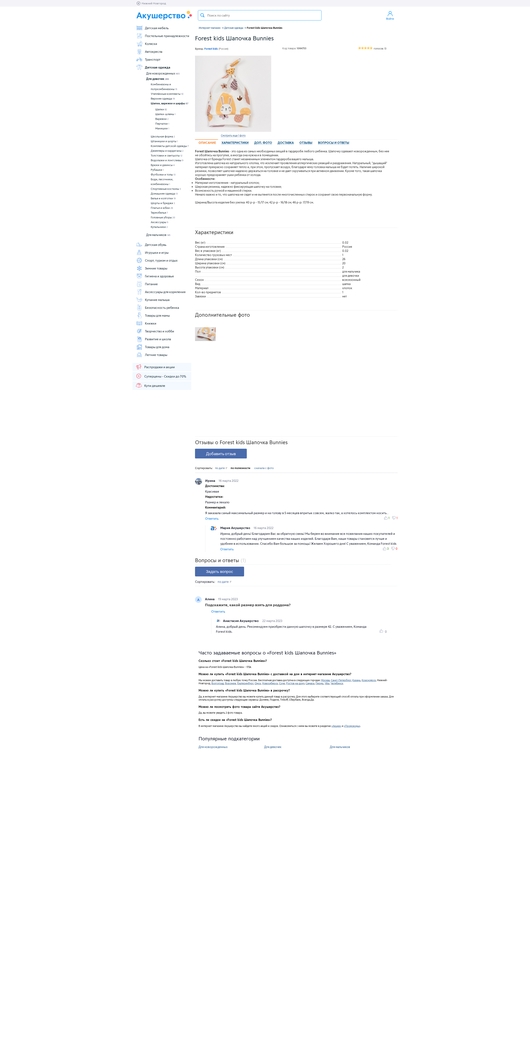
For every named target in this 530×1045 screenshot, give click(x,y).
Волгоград (217, 683)
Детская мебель (157, 28)
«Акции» (336, 725)
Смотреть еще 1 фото (233, 135)
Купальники (159, 226)
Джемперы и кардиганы (167, 150)
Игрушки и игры (157, 252)
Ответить (212, 518)
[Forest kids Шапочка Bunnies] (233, 94)
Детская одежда (157, 67)
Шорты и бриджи (163, 203)
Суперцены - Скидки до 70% (165, 376)
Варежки (162, 118)
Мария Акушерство (235, 528)
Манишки (162, 128)
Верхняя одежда (163, 98)
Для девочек (157, 79)
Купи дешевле (154, 385)
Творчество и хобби (159, 331)
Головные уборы (163, 217)
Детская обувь (155, 245)
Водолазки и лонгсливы (167, 160)
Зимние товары (156, 268)
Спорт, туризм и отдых (161, 260)
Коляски (151, 44)
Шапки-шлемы (165, 114)
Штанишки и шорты (164, 141)
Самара (310, 683)
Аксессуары (159, 222)
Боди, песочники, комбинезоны (162, 182)
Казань (356, 680)
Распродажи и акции (159, 367)
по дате (220, 468)
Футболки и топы (163, 174)
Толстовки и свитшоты (166, 155)
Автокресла (153, 51)
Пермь (319, 683)
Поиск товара (202, 15)
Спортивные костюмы (166, 188)
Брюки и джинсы (163, 165)
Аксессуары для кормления (165, 292)
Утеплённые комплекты (167, 93)
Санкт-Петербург (341, 680)
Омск (258, 683)
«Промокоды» (352, 725)
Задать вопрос (219, 571)
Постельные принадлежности (167, 36)
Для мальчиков (158, 235)
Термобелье (159, 212)
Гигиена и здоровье (159, 276)
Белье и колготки (163, 198)
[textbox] (260, 15)
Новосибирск (270, 683)
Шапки (161, 109)
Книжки (150, 323)
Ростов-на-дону (295, 683)
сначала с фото (264, 468)
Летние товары (156, 355)
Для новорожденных (163, 73)
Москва (325, 680)
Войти (390, 18)
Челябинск (336, 683)
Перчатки (162, 123)
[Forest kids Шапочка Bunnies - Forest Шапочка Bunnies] (205, 334)
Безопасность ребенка (162, 307)
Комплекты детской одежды (170, 146)
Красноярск (369, 680)
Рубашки (157, 169)
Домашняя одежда (164, 193)
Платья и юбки (162, 207)
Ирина (210, 480)
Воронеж (230, 683)
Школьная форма (163, 136)
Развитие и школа (158, 339)
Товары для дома (157, 347)
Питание (151, 284)
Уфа (327, 683)
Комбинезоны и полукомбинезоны (164, 87)
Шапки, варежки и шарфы (169, 103)
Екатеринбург (245, 683)
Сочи (282, 683)
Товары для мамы (157, 315)
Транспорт (152, 59)
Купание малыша (157, 300)
